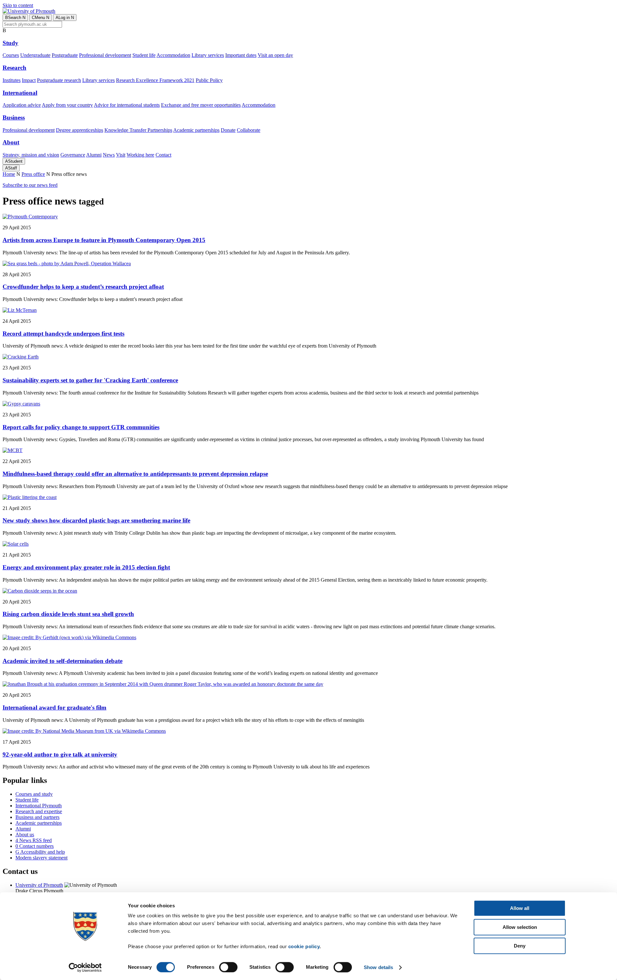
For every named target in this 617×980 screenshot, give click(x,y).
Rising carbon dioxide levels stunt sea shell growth (68, 614)
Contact (163, 155)
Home (9, 174)
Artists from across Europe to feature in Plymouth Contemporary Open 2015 (104, 240)
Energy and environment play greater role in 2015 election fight (86, 567)
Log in (65, 17)
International (20, 92)
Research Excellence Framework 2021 (155, 80)
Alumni (94, 155)
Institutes (12, 80)
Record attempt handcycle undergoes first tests (63, 333)
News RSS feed (33, 840)
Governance (72, 155)
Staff (11, 168)
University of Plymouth (39, 885)
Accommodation (173, 55)
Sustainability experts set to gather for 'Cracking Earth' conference (90, 380)
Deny (519, 945)
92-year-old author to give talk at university (60, 754)
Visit (120, 155)
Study (10, 43)
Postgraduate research (59, 80)
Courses (11, 55)
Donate (228, 130)
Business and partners (37, 817)
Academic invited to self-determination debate (62, 661)
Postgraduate (65, 55)
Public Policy (209, 80)
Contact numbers (34, 846)
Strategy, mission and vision (31, 155)
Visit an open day (275, 55)
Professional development (105, 55)
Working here (140, 155)
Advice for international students (127, 105)
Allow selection (520, 927)
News (109, 155)
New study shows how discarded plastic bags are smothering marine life (96, 520)
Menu (40, 17)
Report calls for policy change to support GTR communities (81, 427)
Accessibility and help (40, 852)
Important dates (240, 55)
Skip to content (18, 5)
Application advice (22, 105)
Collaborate (248, 130)
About (11, 142)
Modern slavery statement (41, 857)
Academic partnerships (196, 130)
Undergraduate (35, 55)
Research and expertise (38, 811)
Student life (144, 55)
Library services (208, 55)
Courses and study (34, 794)
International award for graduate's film (54, 707)
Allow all (519, 908)
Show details (378, 967)
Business (14, 117)
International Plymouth (38, 805)
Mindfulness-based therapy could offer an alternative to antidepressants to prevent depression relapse (135, 473)
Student (13, 161)
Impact (29, 80)
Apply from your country (67, 105)
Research (14, 67)
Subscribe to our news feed (30, 185)
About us (24, 834)
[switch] (228, 967)
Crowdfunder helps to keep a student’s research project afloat (83, 286)
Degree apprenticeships (79, 130)
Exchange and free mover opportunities (201, 105)
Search (15, 17)
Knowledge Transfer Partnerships (138, 130)
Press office (33, 174)
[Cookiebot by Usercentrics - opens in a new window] (85, 967)
